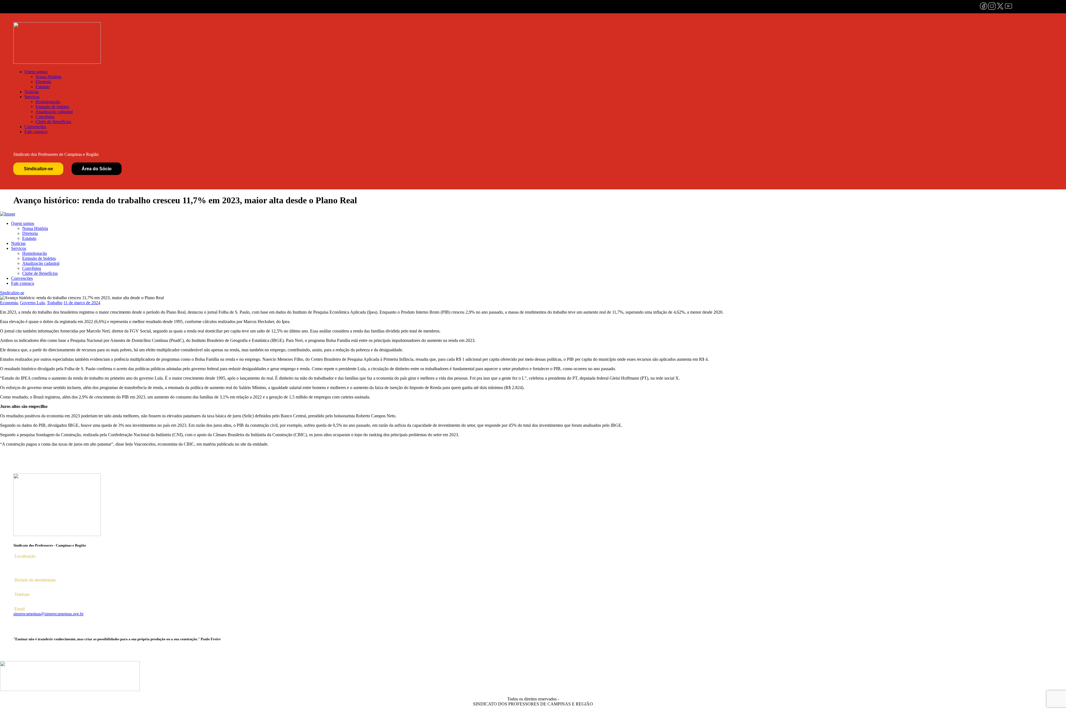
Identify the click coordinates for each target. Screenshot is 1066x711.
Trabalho (54, 302)
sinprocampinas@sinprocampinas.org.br (48, 613)
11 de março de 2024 (82, 302)
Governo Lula (32, 302)
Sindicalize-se (38, 168)
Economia (9, 302)
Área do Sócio (97, 168)
